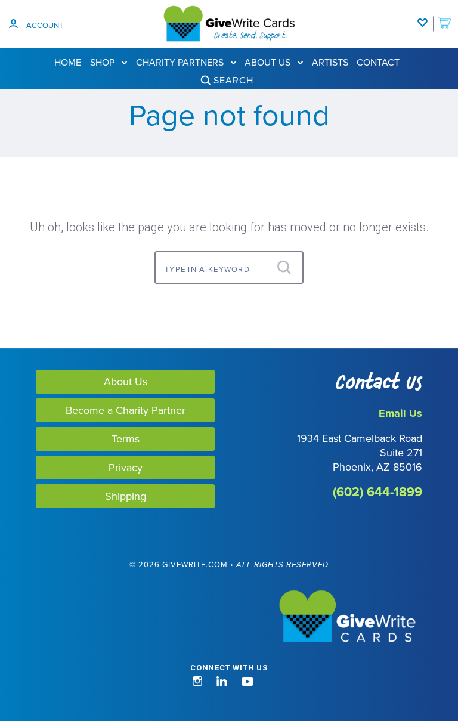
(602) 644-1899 (377, 491)
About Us (269, 62)
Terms (126, 438)
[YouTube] (247, 681)
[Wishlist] (425, 16)
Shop (103, 62)
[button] (58, 675)
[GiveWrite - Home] (229, 617)
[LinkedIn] (221, 681)
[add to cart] (444, 16)
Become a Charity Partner (125, 410)
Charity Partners (181, 62)
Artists (330, 62)
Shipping (125, 495)
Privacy (126, 467)
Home (67, 62)
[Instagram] (197, 681)
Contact (378, 62)
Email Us (400, 413)
